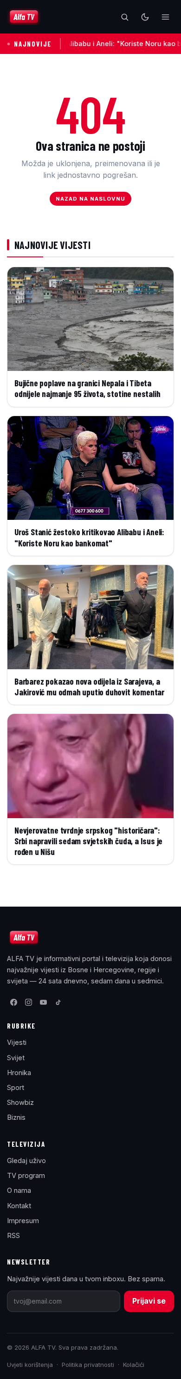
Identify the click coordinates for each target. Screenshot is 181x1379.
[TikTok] (58, 1002)
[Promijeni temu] (145, 17)
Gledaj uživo (26, 1160)
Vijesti (16, 1042)
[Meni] (165, 17)
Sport (15, 1087)
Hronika (19, 1072)
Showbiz (20, 1102)
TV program (26, 1175)
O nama (19, 1190)
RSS (13, 1235)
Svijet (16, 1058)
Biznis (16, 1117)
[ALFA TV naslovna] (24, 16)
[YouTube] (43, 1002)
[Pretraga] (124, 17)
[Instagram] (28, 1002)
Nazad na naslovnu (91, 198)
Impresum (23, 1220)
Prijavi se (149, 1300)
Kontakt (19, 1206)
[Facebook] (13, 1002)
